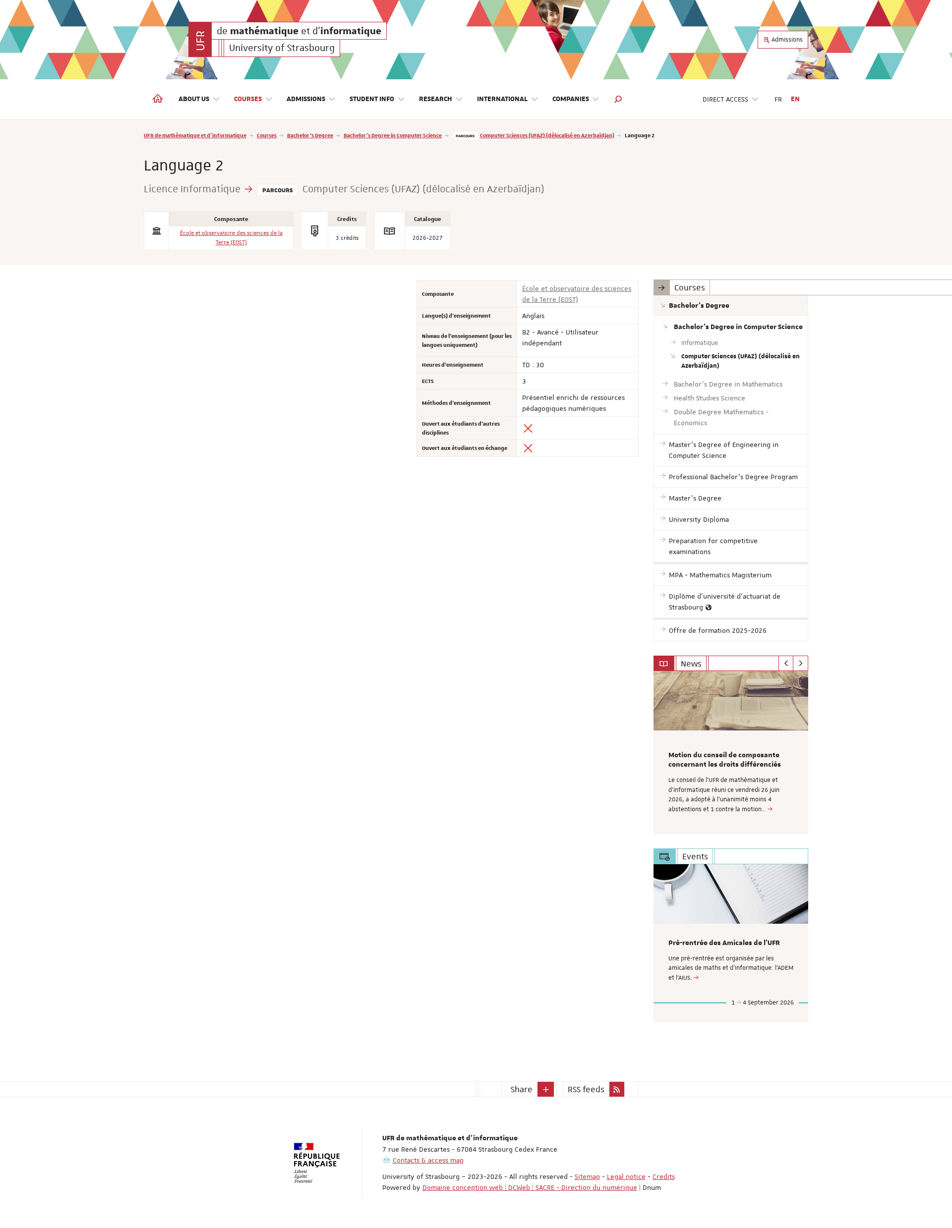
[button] (618, 99)
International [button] (502, 99)
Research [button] (435, 99)
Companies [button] (570, 99)
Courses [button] (248, 99)
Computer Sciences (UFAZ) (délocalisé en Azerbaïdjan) (547, 135)
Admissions (786, 40)
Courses (267, 135)
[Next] (800, 663)
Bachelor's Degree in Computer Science (393, 135)
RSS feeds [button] (586, 1089)
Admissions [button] (306, 99)
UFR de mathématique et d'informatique (195, 135)
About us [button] (193, 99)
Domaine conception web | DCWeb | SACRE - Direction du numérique (529, 1187)
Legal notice (626, 1176)
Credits (664, 1176)
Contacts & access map (428, 1160)
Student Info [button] (372, 99)
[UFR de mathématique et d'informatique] (200, 39)
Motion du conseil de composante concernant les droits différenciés (724, 760)
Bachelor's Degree (310, 135)
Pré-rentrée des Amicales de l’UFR (724, 943)
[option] (731, 752)
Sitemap (587, 1176)
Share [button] (522, 1089)
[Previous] (786, 663)
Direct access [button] (725, 99)
